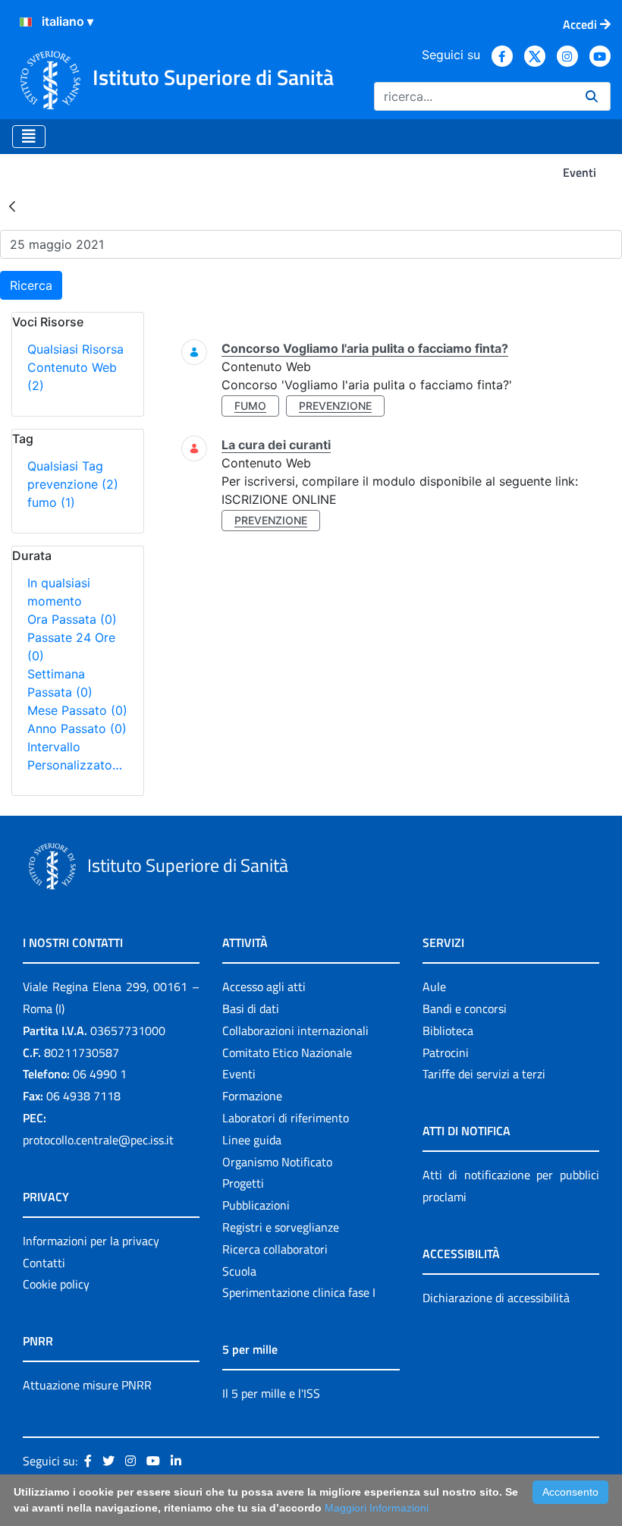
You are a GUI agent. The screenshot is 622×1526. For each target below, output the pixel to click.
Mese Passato (77, 710)
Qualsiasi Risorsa (75, 349)
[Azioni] (25, 22)
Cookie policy (56, 1284)
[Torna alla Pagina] (12, 206)
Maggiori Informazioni (377, 1508)
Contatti (44, 1263)
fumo (51, 502)
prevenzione (72, 484)
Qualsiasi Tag (65, 466)
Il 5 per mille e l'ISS (271, 1393)
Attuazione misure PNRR (87, 1385)
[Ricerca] (592, 96)
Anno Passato (77, 728)
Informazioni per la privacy (91, 1241)
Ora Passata (72, 619)
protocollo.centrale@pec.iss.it (98, 1140)
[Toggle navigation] (29, 136)
